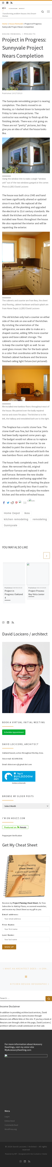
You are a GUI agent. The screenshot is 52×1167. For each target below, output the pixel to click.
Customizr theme (40, 1154)
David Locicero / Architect (25, 1146)
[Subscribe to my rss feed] (11, 2)
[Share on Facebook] (4, 502)
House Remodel (16, 23)
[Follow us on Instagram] (3, 2)
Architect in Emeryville (19, 783)
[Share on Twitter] (8, 502)
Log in (7, 1116)
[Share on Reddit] (12, 502)
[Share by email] (25, 502)
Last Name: (8, 935)
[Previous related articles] (39, 555)
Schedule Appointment (14, 732)
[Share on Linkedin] (20, 502)
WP (15, 1154)
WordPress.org (11, 1129)
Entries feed (10, 1121)
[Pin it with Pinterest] (16, 502)
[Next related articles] (46, 555)
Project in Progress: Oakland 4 (14, 594)
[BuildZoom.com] (18, 776)
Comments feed (11, 1125)
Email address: (10, 915)
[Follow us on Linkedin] (7, 2)
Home (4, 23)
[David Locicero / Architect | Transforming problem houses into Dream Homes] (13, 8)
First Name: (8, 925)
